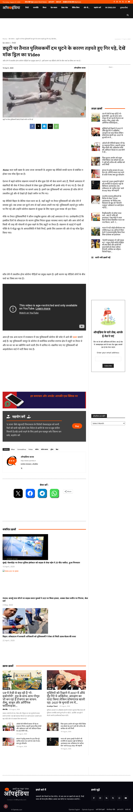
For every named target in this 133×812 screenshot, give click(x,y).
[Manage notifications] (6, 806)
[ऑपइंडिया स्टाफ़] (11, 462)
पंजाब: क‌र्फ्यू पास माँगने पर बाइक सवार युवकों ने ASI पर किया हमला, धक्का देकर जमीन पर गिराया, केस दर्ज (45, 599)
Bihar (13, 449)
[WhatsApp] (125, 1)
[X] (123, 1)
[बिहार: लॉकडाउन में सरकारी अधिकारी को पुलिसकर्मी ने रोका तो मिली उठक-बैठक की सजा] (46, 621)
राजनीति (49, 688)
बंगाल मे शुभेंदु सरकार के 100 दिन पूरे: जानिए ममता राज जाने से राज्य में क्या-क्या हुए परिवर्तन (28, 741)
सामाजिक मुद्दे (6, 688)
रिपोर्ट (14, 43)
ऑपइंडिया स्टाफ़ (80, 67)
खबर (75, 337)
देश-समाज (11, 39)
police (31, 449)
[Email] (50, 126)
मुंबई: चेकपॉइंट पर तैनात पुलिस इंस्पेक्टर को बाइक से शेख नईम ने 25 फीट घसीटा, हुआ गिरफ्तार (41, 562)
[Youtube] (128, 1)
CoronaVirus (21, 449)
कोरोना (36, 449)
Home (5, 39)
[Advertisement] (50, 761)
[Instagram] (117, 1)
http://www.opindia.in (28, 461)
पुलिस (52, 449)
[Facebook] (114, 1)
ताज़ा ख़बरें (96, 108)
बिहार (57, 449)
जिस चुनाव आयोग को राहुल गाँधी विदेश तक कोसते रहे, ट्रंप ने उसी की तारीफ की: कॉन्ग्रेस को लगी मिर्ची (73, 726)
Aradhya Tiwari (52, 706)
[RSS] (120, 1)
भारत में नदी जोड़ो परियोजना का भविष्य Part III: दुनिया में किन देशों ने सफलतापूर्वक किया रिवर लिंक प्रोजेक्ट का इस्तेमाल (113, 231)
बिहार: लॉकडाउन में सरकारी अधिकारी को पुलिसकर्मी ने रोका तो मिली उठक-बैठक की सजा (39, 636)
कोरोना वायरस (44, 449)
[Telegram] (44, 126)
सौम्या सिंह (5, 709)
